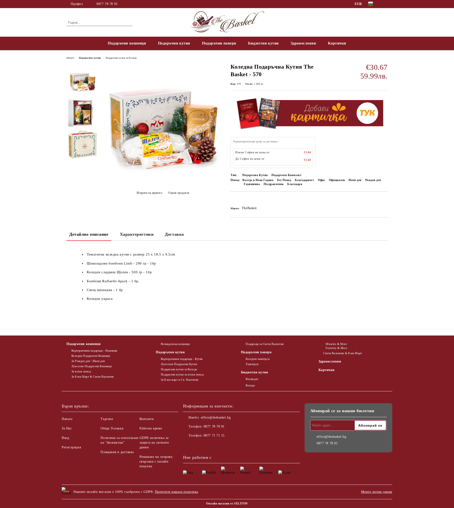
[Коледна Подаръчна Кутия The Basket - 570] (163, 182)
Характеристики (137, 234)
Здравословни (303, 43)
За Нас (67, 428)
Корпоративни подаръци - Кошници (94, 350)
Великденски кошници (175, 344)
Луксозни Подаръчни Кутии (179, 364)
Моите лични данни (376, 492)
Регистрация (71, 447)
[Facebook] (385, 4)
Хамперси (252, 364)
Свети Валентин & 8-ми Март (342, 353)
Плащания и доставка (117, 452)
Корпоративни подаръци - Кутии (182, 359)
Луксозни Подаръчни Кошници (91, 366)
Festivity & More (336, 348)
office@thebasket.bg (216, 417)
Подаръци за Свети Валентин (265, 344)
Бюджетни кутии (263, 43)
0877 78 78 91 (107, 4)
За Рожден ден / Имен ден (88, 361)
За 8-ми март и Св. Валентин (179, 379)
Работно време (151, 428)
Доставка (174, 234)
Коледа (250, 385)
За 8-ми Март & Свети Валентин (92, 376)
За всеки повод (81, 371)
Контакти (147, 419)
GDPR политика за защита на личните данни (154, 442)
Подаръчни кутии (174, 43)
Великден (252, 379)
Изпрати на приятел (149, 192)
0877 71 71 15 (214, 435)
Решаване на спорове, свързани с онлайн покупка (156, 461)
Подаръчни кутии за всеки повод (182, 374)
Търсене (106, 419)
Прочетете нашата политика (176, 492)
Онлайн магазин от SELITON (227, 503)
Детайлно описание (89, 234)
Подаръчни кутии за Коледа (121, 58)
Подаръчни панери (219, 43)
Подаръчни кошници (127, 43)
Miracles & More (336, 344)
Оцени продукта (178, 192)
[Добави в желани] (239, 200)
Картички (337, 43)
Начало (70, 58)
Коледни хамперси (258, 359)
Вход (65, 438)
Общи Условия (111, 428)
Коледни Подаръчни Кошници (90, 356)
